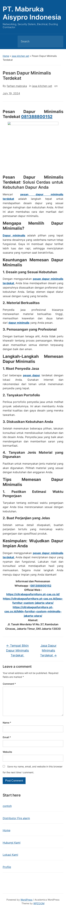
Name (7, 722)
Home (6, 55)
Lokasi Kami (10, 854)
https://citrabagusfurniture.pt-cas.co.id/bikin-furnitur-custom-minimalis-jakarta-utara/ (33, 611)
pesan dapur (31, 375)
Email (7, 737)
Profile (7, 867)
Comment (9, 683)
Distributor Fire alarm (16, 818)
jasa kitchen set (20, 55)
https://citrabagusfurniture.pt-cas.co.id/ (33, 594)
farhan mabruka (17, 86)
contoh (7, 806)
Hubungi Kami (11, 842)
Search (58, 41)
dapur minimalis (18, 322)
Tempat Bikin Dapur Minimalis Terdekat (17, 650)
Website (7, 751)
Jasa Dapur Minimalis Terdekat (48, 650)
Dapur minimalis (14, 235)
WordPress (26, 899)
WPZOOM (38, 903)
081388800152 (36, 116)
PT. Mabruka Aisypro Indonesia (32, 13)
